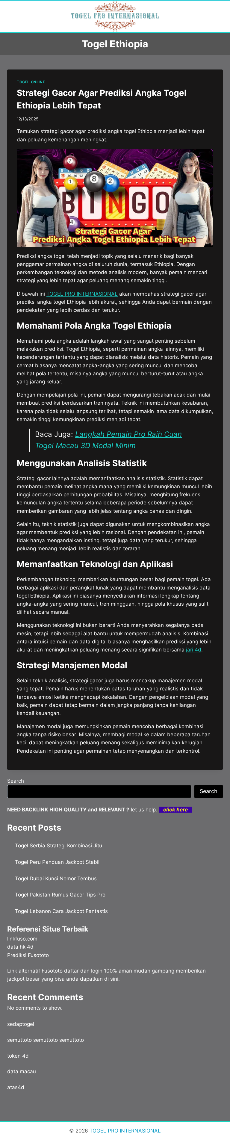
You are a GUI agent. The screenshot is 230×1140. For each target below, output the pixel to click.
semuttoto (19, 1040)
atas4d (15, 1087)
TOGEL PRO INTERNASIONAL (124, 1131)
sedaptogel (20, 1024)
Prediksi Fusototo (28, 955)
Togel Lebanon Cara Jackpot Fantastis (61, 911)
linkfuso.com (22, 939)
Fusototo (52, 971)
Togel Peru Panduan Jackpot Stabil (57, 862)
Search (15, 781)
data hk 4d (20, 947)
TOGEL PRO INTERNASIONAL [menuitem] (82, 294)
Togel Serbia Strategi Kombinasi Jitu (58, 846)
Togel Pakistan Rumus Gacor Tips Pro (60, 895)
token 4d (18, 1056)
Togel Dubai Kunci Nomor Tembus (56, 879)
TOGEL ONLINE (31, 82)
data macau (21, 1071)
